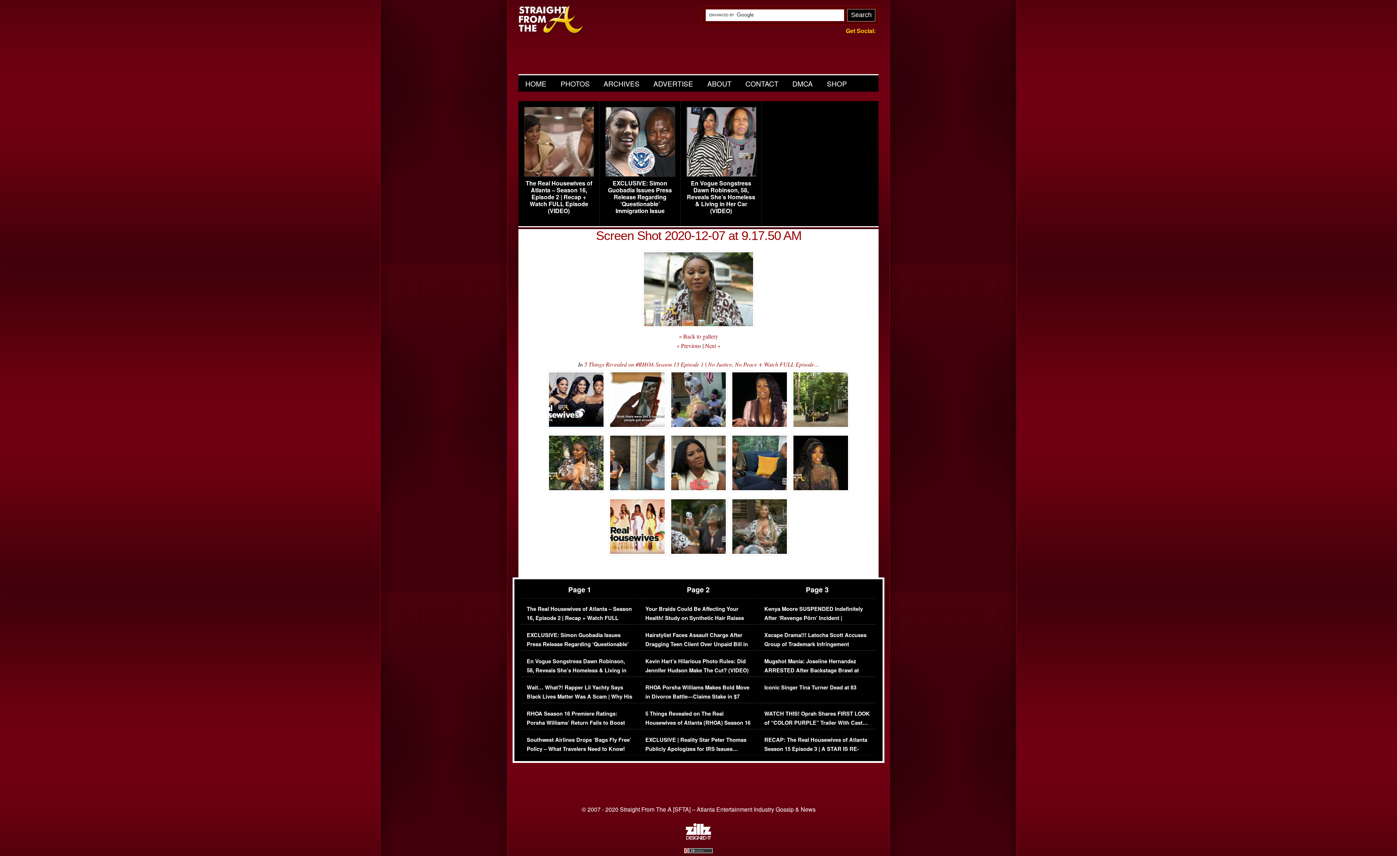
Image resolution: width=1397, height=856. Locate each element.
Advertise (673, 83)
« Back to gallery (698, 336)
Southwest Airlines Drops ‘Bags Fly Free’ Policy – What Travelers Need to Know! (579, 744)
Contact (762, 83)
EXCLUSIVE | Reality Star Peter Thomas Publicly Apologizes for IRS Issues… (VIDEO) (696, 749)
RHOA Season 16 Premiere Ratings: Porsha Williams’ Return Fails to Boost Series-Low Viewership (576, 723)
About (719, 83)
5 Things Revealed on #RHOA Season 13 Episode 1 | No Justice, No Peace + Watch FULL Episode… (701, 364)
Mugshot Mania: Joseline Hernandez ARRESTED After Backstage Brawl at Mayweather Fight (811, 670)
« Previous (689, 345)
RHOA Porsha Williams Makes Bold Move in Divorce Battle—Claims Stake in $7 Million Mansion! (697, 697)
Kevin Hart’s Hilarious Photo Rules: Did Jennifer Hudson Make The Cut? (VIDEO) (697, 666)
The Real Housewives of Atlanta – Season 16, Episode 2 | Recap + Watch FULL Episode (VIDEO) (559, 197)
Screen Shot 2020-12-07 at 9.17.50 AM (698, 235)
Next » (712, 345)
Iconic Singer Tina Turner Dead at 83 (810, 687)
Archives (622, 83)
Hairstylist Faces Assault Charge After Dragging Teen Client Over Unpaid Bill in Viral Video (696, 644)
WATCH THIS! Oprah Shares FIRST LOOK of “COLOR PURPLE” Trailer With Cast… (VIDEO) (817, 723)
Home (535, 83)
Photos (575, 83)
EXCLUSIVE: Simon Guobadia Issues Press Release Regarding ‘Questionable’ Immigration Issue (640, 197)
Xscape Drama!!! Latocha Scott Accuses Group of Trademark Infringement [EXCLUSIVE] (815, 644)
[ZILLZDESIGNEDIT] (698, 838)
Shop (837, 83)
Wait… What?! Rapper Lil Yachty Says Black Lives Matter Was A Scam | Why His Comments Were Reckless (579, 697)
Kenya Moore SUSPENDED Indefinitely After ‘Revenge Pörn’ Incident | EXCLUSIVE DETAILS (813, 618)
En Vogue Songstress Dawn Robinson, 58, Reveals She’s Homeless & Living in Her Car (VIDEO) (721, 197)
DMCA (802, 83)
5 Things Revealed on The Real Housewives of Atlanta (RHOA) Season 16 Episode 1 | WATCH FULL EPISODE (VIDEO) (698, 727)
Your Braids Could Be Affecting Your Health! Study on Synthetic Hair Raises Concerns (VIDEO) (694, 618)
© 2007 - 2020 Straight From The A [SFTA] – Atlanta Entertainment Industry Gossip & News (699, 809)
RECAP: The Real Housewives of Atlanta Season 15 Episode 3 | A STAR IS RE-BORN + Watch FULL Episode (815, 749)
